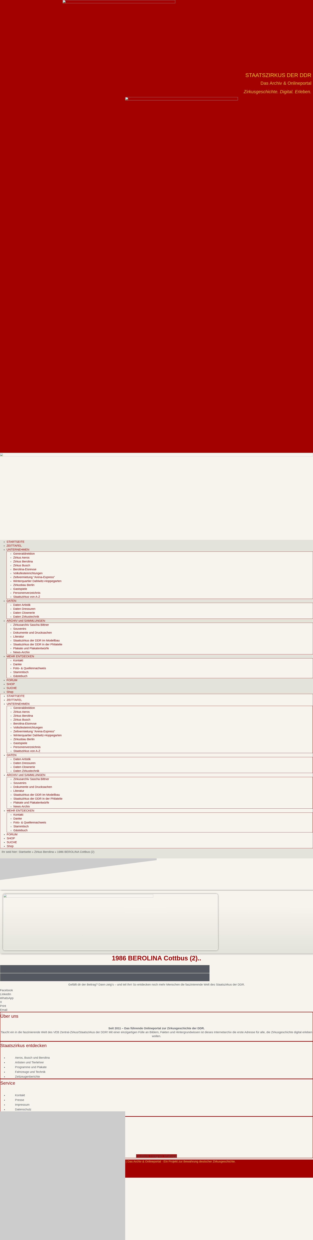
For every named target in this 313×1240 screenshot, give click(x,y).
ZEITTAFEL (14, 545)
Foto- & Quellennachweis (29, 668)
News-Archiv (21, 652)
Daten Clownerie (24, 612)
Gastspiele (20, 589)
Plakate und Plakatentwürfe (31, 648)
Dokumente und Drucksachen (32, 632)
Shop (10, 692)
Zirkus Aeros (21, 557)
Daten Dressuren (24, 608)
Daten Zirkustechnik (26, 616)
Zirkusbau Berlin (23, 585)
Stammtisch (21, 672)
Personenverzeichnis (26, 592)
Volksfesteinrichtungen (28, 573)
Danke (17, 664)
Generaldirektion (24, 553)
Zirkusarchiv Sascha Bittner (31, 624)
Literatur (18, 636)
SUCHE (12, 688)
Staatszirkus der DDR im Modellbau (36, 640)
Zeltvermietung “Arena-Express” (34, 577)
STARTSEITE (15, 541)
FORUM (12, 680)
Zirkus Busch (21, 565)
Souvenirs (19, 628)
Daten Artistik (21, 605)
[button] (156, 990)
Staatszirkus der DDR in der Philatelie (37, 644)
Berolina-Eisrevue (24, 569)
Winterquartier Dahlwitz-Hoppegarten (37, 581)
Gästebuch (20, 676)
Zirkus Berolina (23, 561)
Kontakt (18, 660)
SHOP (11, 684)
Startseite (25, 851)
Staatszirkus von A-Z (26, 596)
